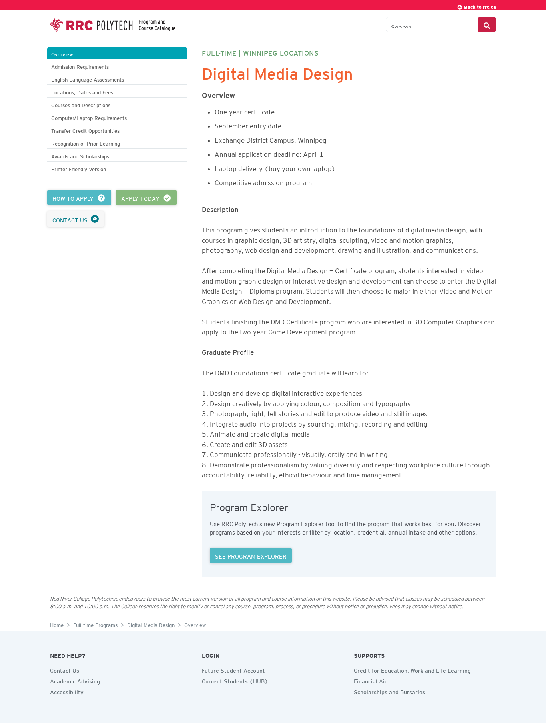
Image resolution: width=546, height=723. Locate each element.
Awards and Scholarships (80, 155)
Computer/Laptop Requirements (89, 117)
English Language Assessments (87, 78)
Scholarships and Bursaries (389, 691)
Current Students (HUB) (235, 680)
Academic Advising (75, 680)
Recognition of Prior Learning (85, 142)
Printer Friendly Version (78, 168)
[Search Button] (487, 24)
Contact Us (64, 669)
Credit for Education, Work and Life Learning (412, 669)
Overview (62, 53)
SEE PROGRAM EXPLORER (251, 555)
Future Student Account (233, 669)
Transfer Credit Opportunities (85, 130)
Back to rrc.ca (479, 6)
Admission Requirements (80, 66)
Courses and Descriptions (80, 104)
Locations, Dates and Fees (82, 91)
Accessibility (67, 691)
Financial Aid (371, 680)
